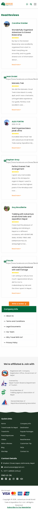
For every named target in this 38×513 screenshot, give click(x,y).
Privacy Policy (11, 342)
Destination (24, 428)
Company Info (25, 424)
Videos (3, 439)
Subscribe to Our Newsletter (19, 507)
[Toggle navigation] (34, 4)
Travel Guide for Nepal (9, 428)
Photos (22, 435)
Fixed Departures (7, 435)
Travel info (5, 431)
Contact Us (24, 451)
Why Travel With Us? (14, 337)
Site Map (4, 451)
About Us (10, 316)
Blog (2, 447)
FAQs (22, 447)
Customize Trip (25, 443)
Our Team (10, 332)
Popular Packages (26, 431)
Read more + (16, 65)
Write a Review (6, 443)
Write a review (18, 304)
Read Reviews (25, 439)
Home (3, 424)
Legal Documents (13, 326)
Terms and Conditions (15, 321)
